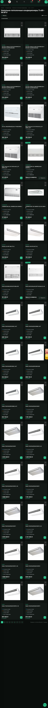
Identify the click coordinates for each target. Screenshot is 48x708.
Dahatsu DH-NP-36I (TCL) (32, 246)
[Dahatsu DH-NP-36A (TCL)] (12, 232)
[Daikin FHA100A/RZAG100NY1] (36, 472)
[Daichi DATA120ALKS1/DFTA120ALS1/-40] (36, 272)
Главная (2, 7)
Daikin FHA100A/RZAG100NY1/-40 (34, 526)
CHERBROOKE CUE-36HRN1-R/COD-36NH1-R (36, 207)
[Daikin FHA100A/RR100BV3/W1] (36, 352)
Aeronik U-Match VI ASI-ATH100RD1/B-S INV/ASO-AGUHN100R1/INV (11, 47)
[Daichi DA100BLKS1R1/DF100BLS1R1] (12, 272)
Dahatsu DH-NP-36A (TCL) (8, 246)
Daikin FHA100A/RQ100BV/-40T (9, 326)
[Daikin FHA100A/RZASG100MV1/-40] (12, 592)
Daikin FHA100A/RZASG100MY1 (33, 606)
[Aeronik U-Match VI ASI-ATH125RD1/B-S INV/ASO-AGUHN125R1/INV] (12, 72)
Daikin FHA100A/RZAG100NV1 (32, 406)
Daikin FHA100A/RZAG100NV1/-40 (34, 446)
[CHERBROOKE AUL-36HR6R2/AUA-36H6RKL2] (36, 152)
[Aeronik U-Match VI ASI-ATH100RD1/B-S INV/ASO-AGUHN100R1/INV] (12, 32)
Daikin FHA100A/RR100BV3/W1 (33, 366)
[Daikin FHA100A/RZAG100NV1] (36, 392)
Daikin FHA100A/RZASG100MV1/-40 (10, 606)
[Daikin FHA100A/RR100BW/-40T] (12, 392)
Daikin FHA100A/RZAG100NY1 (32, 486)
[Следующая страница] (20, 622)
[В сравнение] (22, 25)
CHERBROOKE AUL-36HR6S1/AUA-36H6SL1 (12, 206)
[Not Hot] (9, 1)
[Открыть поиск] (17, 1)
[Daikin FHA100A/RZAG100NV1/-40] (36, 432)
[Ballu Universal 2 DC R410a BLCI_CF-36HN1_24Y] (36, 112)
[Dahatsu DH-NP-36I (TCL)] (36, 232)
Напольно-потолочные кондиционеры (19, 7)
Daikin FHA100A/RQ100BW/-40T (33, 326)
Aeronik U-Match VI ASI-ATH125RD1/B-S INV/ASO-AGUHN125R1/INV (11, 87)
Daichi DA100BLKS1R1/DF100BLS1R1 (10, 286)
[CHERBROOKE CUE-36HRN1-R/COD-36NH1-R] (36, 192)
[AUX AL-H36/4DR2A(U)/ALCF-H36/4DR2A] (12, 112)
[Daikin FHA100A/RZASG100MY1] (36, 592)
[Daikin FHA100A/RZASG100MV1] (36, 552)
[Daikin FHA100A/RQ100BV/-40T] (12, 312)
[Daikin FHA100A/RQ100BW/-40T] (36, 312)
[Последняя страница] (22, 622)
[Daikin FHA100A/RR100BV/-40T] (12, 352)
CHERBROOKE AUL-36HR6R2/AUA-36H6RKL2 (34, 167)
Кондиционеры (8, 7)
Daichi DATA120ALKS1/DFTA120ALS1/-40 (35, 286)
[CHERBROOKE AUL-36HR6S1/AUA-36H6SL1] (12, 192)
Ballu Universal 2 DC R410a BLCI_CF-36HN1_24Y (34, 127)
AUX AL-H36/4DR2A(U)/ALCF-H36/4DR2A (12, 126)
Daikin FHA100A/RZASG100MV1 (33, 566)
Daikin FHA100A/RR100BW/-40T (9, 406)
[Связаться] (45, 705)
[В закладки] (22, 23)
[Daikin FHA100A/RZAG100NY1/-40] (36, 512)
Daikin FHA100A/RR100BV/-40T (9, 366)
